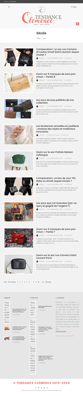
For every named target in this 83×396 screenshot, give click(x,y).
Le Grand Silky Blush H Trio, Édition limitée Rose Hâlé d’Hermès (18, 338)
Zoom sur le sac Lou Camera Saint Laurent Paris (56, 257)
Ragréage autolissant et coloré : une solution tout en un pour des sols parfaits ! (45, 358)
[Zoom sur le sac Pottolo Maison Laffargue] (19, 161)
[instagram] (41, 387)
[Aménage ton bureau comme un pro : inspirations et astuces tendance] (33, 331)
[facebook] (35, 387)
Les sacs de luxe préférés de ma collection (55, 101)
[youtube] (44, 387)
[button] (77, 23)
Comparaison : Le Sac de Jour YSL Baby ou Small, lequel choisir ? (56, 180)
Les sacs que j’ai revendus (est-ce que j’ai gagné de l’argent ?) (56, 204)
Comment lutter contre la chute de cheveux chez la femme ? (19, 328)
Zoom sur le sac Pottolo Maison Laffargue (54, 153)
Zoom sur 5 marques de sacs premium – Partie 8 (56, 75)
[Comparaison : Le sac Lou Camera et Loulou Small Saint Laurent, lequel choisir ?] (19, 57)
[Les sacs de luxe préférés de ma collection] (19, 109)
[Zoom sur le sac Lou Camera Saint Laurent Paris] (19, 264)
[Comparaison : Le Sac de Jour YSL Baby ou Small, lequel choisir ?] (19, 186)
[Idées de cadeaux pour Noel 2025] (33, 308)
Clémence (41, 58)
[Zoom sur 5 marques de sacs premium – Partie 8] (19, 83)
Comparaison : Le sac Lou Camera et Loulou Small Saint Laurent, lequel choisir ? (57, 52)
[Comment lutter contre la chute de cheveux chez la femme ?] (7, 328)
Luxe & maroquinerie (53, 58)
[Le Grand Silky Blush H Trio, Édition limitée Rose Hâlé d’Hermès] (7, 338)
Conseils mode (52, 135)
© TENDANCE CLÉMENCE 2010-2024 (41, 383)
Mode (61, 58)
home (39, 38)
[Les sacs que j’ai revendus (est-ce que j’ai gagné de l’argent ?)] (19, 212)
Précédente (12, 282)
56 (43, 282)
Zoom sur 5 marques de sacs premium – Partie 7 (56, 230)
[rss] (47, 387)
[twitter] (38, 387)
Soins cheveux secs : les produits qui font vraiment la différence (19, 310)
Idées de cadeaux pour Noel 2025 (45, 306)
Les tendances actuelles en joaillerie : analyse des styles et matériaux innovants (57, 128)
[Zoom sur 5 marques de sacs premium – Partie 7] (19, 238)
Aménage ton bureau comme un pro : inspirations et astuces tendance (45, 329)
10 (38, 282)
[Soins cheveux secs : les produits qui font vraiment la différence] (7, 312)
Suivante (48, 282)
